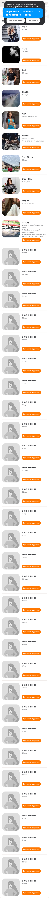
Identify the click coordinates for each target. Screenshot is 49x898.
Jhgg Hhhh (27, 179)
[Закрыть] (39, 11)
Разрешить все (15, 20)
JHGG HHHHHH (29, 250)
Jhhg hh (25, 200)
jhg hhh (25, 135)
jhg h (24, 70)
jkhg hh (25, 92)
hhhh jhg (26, 222)
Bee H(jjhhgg (27, 157)
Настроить (33, 20)
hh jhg (24, 48)
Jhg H (24, 26)
